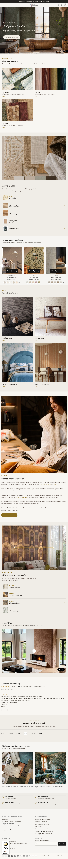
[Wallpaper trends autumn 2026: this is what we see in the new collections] (17, 768)
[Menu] (2, 5)
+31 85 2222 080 (10, 823)
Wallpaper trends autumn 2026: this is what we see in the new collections (17, 787)
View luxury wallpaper (12, 37)
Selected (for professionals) (44, 831)
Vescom (56, 275)
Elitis (34, 275)
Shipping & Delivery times (42, 824)
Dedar (55, 484)
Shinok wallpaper (12, 277)
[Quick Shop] (12, 271)
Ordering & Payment (41, 822)
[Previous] (1, 265)
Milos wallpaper (34, 277)
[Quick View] (16, 271)
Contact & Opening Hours (42, 819)
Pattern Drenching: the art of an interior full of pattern (49, 787)
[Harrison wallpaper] (56, 260)
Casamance (11, 275)
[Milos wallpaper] (34, 260)
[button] (64, 5)
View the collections (9, 515)
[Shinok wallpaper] (12, 260)
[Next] (66, 265)
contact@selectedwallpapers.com (15, 825)
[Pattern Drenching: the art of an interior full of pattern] (50, 768)
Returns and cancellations (42, 829)
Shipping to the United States (43, 834)
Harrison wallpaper (56, 277)
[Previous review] (2, 710)
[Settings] (61, 5)
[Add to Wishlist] (8, 271)
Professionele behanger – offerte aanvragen (14, 843)
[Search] (58, 5)
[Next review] (6, 710)
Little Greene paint (22, 497)
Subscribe (62, 844)
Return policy (39, 826)
